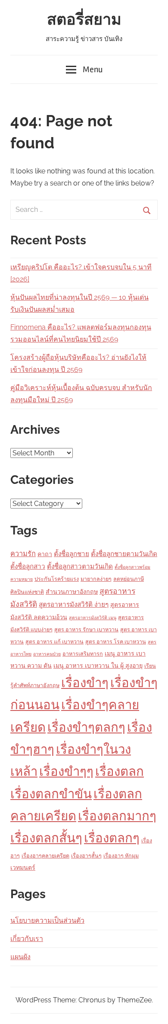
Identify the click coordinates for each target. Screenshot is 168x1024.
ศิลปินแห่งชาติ (27, 592)
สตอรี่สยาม (84, 19)
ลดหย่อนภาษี (128, 579)
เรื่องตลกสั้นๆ (46, 837)
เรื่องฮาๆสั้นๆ (86, 855)
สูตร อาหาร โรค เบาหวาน (115, 641)
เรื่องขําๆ (85, 682)
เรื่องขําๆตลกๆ (86, 727)
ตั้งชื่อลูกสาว (27, 566)
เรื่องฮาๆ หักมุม (121, 855)
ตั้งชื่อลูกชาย (71, 554)
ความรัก (23, 554)
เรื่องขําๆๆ (66, 771)
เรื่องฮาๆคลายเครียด (45, 855)
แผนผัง (20, 957)
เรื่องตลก (119, 771)
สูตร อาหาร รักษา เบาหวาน (86, 629)
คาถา (44, 553)
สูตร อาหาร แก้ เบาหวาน (54, 641)
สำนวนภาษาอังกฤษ (72, 591)
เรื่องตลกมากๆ (117, 815)
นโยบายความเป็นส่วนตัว (47, 920)
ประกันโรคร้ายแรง (56, 579)
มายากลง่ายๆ (96, 579)
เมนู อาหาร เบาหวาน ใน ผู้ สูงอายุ (98, 665)
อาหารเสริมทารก (82, 653)
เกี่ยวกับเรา (26, 938)
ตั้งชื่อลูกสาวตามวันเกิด (80, 566)
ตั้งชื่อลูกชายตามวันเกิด (124, 554)
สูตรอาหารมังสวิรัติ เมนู (92, 617)
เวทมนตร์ (22, 867)
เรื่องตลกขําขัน (51, 793)
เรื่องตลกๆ (112, 837)
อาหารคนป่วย (47, 653)
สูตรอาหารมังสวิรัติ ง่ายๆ (74, 604)
